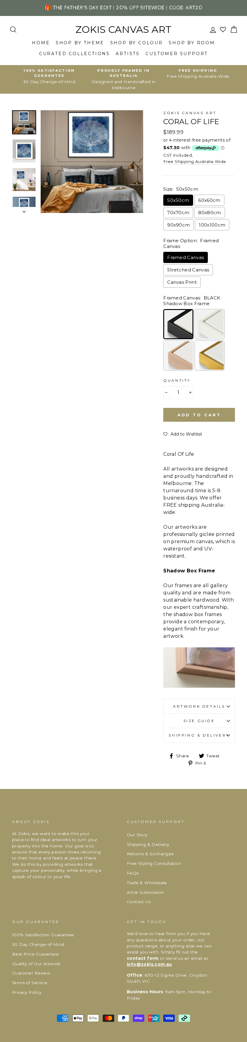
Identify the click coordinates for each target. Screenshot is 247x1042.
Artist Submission (145, 892)
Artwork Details (199, 706)
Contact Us (139, 901)
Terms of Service (29, 982)
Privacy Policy (27, 992)
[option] (49, 76)
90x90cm (178, 225)
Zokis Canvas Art (123, 29)
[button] (182, 434)
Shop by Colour (136, 42)
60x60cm (209, 200)
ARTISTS (128, 53)
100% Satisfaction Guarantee (43, 934)
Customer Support (176, 53)
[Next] (24, 210)
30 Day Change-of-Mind (38, 944)
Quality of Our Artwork (36, 963)
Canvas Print (182, 282)
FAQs (133, 873)
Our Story (137, 834)
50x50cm (178, 200)
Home (41, 42)
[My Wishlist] (223, 29)
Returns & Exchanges (150, 853)
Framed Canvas (185, 257)
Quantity (177, 380)
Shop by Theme (80, 42)
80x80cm (209, 212)
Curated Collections (74, 53)
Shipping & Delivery (199, 735)
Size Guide (199, 720)
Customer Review (31, 973)
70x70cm (178, 212)
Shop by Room (192, 42)
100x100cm (212, 225)
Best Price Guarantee (35, 954)
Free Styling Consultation (154, 863)
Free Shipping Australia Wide (194, 161)
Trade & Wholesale (147, 882)
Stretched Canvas (188, 270)
